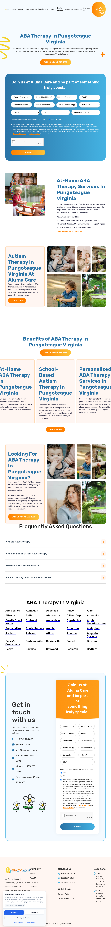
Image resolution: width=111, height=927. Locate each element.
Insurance (78, 9)
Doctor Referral (60, 9)
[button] (43, 9)
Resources (69, 9)
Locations (42, 9)
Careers (53, 9)
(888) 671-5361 (23, 744)
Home (14, 9)
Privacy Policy (64, 894)
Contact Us (86, 9)
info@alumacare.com (26, 750)
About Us (33, 878)
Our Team (34, 882)
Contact (33, 887)
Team (27, 9)
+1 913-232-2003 (24, 739)
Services (33, 9)
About (20, 9)
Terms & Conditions (66, 898)
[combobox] (60, 97)
